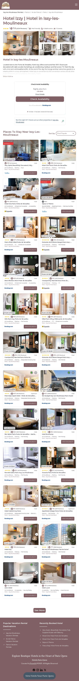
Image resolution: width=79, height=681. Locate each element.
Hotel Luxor (46, 588)
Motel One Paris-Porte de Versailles (54, 165)
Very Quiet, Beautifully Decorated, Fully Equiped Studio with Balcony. (56, 631)
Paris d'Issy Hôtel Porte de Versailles (17, 242)
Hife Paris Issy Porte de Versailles (16, 319)
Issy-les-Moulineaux (56, 12)
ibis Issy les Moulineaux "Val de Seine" (55, 549)
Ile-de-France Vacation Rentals (12, 640)
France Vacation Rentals (11, 646)
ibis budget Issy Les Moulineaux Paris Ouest (57, 396)
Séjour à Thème (47, 204)
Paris (45, 12)
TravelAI (33, 663)
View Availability (30, 173)
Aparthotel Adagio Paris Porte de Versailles (57, 511)
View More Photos (12, 52)
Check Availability (39, 99)
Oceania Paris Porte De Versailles (54, 472)
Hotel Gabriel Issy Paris (13, 511)
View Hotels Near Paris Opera (39, 676)
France (27, 12)
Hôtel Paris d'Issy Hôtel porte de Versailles (57, 319)
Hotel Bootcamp (47, 434)
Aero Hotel (8, 588)
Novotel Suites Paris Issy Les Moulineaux (19, 472)
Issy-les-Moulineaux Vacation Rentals (13, 634)
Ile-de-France (36, 12)
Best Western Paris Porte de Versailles (18, 280)
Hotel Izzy (8, 549)
